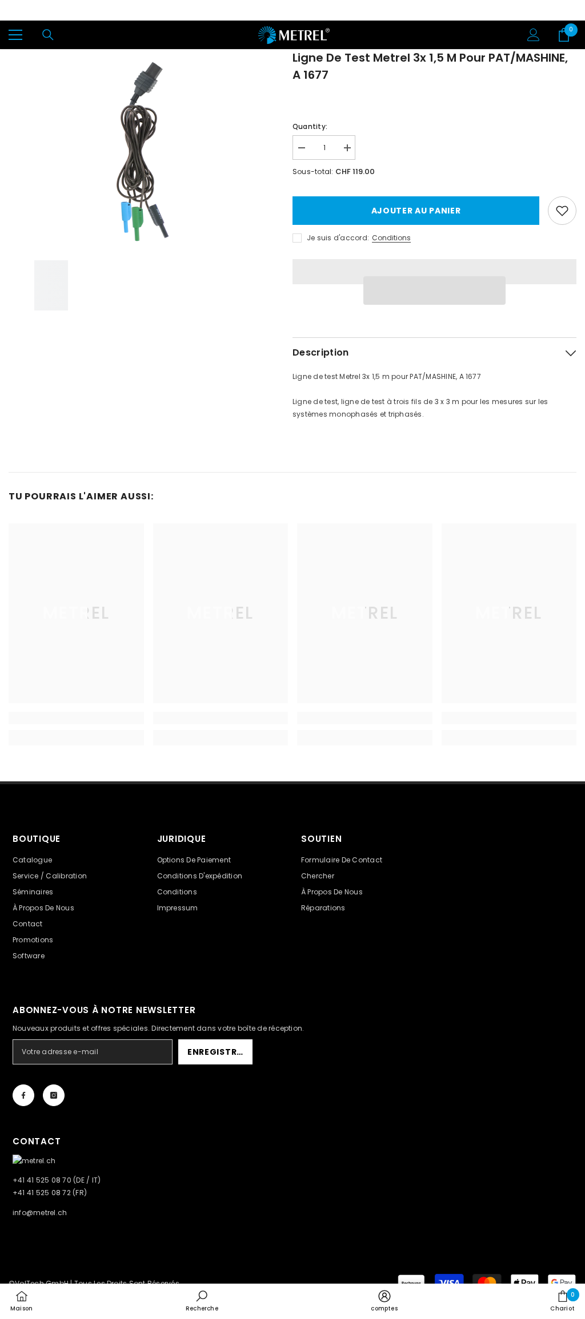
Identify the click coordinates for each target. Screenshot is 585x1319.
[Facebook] (23, 1095)
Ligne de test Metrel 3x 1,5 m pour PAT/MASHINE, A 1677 (430, 66)
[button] (434, 290)
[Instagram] (54, 1095)
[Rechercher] (48, 35)
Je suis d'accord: (338, 238)
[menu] (15, 35)
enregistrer (217, 1052)
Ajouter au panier (416, 210)
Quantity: (309, 126)
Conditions (391, 238)
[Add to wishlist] (562, 210)
